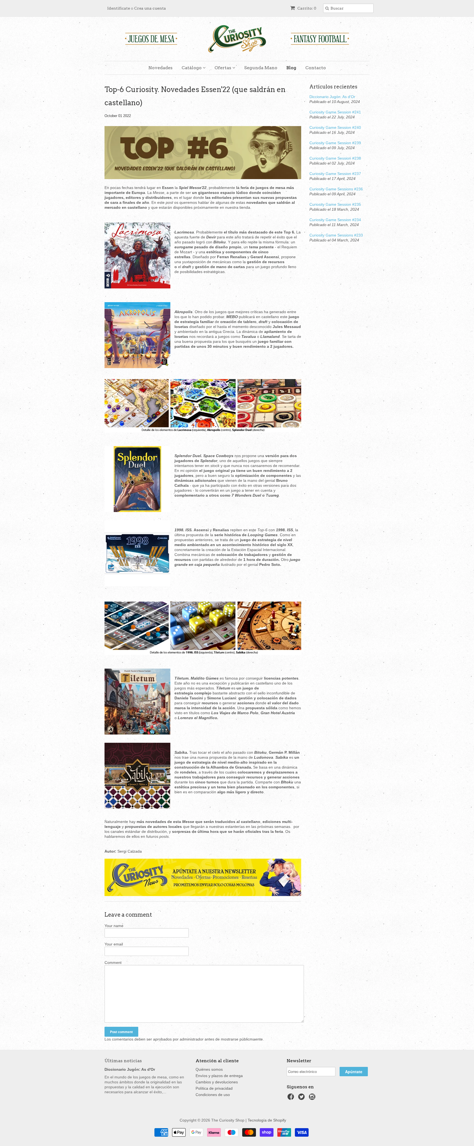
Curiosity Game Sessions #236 (336, 189)
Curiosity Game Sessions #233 (336, 235)
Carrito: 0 (306, 8)
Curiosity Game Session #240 (335, 127)
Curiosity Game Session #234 (335, 220)
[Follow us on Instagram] (313, 1098)
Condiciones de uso (213, 1094)
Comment (113, 962)
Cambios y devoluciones (217, 1082)
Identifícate (118, 8)
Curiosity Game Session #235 (335, 204)
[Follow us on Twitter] (302, 1098)
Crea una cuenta (150, 8)
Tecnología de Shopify (267, 1120)
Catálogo (192, 67)
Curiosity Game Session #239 (335, 143)
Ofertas (223, 67)
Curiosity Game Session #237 (335, 173)
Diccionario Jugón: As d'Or (332, 96)
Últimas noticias (123, 1060)
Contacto (315, 67)
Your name (114, 926)
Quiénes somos (209, 1069)
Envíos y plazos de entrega (219, 1075)
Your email (114, 944)
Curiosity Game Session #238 (335, 158)
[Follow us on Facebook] (291, 1098)
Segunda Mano (260, 67)
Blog (291, 67)
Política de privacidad (214, 1088)
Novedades (160, 67)
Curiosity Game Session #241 (335, 112)
